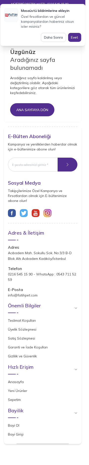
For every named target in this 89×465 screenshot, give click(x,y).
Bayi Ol (13, 425)
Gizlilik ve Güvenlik (22, 356)
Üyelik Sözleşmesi (22, 329)
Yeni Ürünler (17, 391)
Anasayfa (16, 382)
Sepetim (14, 399)
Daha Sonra (53, 37)
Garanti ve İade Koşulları (28, 347)
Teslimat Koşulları (22, 320)
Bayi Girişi (15, 434)
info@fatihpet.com (23, 295)
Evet (74, 37)
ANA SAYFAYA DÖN (32, 110)
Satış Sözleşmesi (21, 338)
